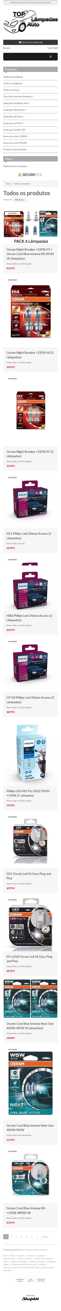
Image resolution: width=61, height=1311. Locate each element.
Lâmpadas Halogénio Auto (16, 103)
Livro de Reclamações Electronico (23, 1264)
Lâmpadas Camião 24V (14, 129)
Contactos (31, 1256)
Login (7, 48)
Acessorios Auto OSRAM (15, 136)
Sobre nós (42, 1264)
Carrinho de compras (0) (31, 42)
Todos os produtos (13, 77)
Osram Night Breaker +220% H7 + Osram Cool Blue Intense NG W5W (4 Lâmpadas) (30, 254)
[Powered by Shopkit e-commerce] (30, 1299)
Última (45, 1236)
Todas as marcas (11, 90)
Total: (52, 48)
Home (8, 183)
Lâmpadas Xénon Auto (14, 110)
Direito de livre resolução (15, 166)
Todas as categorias (12, 83)
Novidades (41, 1256)
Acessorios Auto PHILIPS (15, 143)
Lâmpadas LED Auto (13, 116)
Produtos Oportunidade (14, 149)
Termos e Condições (24, 1259)
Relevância (19, 199)
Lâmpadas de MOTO (13, 123)
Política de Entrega (37, 1261)
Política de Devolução (19, 1261)
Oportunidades (9, 1259)
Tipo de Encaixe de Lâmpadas (17, 96)
